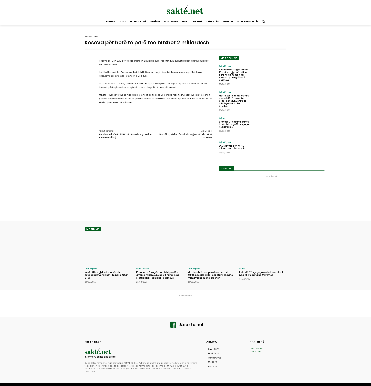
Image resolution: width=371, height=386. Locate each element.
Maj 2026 (212, 362)
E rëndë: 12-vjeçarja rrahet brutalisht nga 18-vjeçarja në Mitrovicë (234, 124)
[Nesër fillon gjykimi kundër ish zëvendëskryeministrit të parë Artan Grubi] (108, 250)
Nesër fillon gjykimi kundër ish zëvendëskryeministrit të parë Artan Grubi (106, 275)
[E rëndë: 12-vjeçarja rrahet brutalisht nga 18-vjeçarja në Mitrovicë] (261, 126)
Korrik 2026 (213, 353)
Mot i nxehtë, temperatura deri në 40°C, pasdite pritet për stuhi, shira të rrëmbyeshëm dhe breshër (234, 101)
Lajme (95, 36)
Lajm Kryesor (225, 66)
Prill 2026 (212, 366)
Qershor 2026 (214, 357)
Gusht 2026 (213, 349)
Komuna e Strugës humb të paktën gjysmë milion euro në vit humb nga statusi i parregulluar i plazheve (233, 75)
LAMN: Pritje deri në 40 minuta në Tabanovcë (231, 147)
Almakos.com (256, 348)
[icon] (173, 326)
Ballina (88, 36)
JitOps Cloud (256, 351)
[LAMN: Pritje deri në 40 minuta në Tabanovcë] (261, 150)
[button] (263, 21)
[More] (214, 123)
